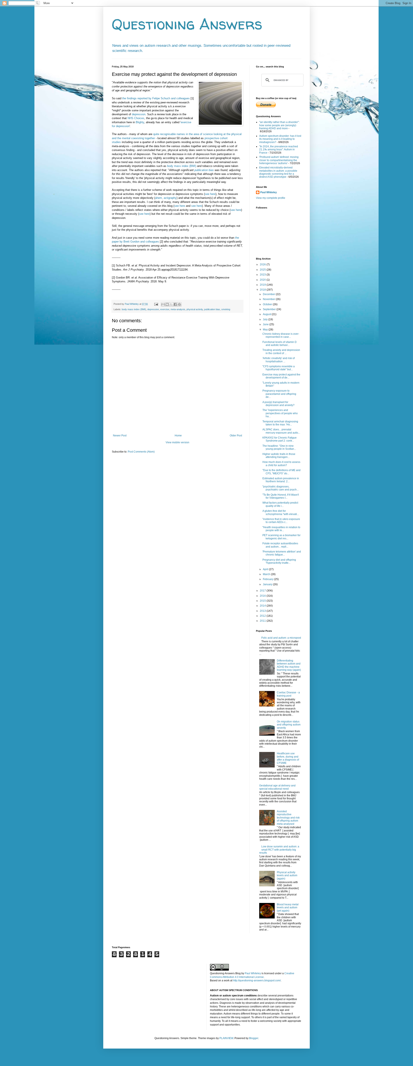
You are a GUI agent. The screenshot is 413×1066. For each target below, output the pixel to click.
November (269, 299)
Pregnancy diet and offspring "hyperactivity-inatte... (279, 561)
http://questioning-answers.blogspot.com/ (257, 980)
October (268, 304)
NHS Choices (136, 118)
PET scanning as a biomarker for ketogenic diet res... (281, 537)
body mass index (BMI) (181, 166)
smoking (225, 309)
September (269, 309)
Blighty (140, 122)
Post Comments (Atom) (141, 451)
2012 (263, 615)
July (265, 319)
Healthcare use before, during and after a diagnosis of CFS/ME (288, 758)
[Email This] (163, 304)
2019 (263, 284)
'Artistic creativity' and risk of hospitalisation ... (278, 360)
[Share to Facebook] (175, 304)
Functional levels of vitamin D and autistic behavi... (279, 344)
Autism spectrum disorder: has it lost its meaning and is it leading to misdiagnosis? (280, 139)
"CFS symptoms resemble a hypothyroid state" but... (278, 368)
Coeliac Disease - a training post (288, 694)
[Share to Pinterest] (179, 304)
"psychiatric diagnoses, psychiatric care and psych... (280, 488)
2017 (263, 590)
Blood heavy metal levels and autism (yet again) (288, 907)
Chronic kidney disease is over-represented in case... (280, 335)
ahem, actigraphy (166, 197)
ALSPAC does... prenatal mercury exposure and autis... (281, 431)
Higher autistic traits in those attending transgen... (278, 456)
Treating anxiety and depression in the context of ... (281, 352)
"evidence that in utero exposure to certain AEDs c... (281, 521)
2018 (263, 289)
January (268, 584)
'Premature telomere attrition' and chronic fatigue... (281, 553)
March (267, 574)
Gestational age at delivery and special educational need (277, 787)
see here (210, 194)
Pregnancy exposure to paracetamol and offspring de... (279, 393)
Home (178, 435)
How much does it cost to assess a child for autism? (281, 464)
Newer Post (119, 435)
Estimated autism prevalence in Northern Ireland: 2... (280, 480)
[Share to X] (171, 304)
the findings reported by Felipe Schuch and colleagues (156, 98)
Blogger (253, 1038)
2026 (263, 264)
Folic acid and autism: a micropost (281, 637)
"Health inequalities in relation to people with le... (281, 529)
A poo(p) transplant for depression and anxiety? (278, 404)
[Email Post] (156, 304)
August (267, 314)
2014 (263, 605)
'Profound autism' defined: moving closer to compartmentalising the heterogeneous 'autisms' (279, 160)
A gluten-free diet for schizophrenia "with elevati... (280, 512)
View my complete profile (270, 197)
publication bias (204, 170)
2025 (263, 269)
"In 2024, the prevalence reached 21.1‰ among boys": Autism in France (278, 149)
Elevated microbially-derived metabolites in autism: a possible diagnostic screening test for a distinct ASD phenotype (278, 172)
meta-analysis (178, 309)
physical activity (194, 309)
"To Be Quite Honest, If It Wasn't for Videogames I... (280, 496)
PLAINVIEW (226, 1038)
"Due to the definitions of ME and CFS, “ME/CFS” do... (281, 472)
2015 (263, 600)
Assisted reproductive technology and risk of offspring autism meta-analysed (288, 817)
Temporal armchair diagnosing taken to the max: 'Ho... (280, 423)
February (268, 579)
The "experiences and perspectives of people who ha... (280, 413)
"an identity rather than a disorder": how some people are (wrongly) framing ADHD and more (279, 125)
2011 (263, 620)
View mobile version (177, 442)
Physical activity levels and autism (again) (287, 875)
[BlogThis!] (167, 304)
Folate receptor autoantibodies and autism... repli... (280, 545)
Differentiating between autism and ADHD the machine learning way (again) (289, 665)
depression (138, 114)
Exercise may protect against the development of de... (281, 376)
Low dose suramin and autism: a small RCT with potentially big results (279, 849)
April (266, 569)
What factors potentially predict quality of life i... (280, 504)
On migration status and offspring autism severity (289, 724)
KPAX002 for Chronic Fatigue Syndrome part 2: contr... (279, 439)
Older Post (236, 435)
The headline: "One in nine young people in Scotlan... (279, 447)
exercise (164, 309)
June (266, 324)
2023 (263, 274)
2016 (263, 595)
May (265, 329)
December (269, 294)
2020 (263, 279)
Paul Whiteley (268, 192)
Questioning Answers (187, 24)
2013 (263, 610)
